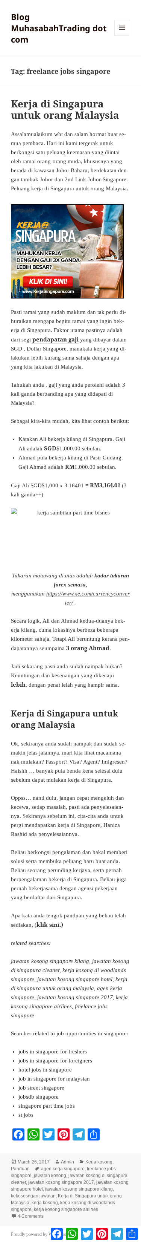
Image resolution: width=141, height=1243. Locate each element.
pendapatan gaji (55, 339)
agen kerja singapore (63, 1168)
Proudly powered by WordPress (39, 1234)
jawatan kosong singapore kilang (79, 1189)
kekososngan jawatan (33, 1196)
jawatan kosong (50, 1175)
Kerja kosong (98, 1162)
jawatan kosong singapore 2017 (61, 1182)
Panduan (20, 1168)
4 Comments (31, 1216)
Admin (67, 1162)
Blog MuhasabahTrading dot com (59, 28)
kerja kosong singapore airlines (66, 1209)
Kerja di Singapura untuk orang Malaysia (65, 109)
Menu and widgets (122, 35)
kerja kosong (45, 1202)
